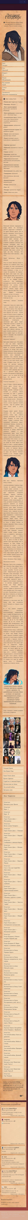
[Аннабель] (17, 721)
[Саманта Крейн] (12, 729)
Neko (13, 1181)
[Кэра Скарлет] (12, 752)
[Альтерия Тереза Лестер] (17, 759)
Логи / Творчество (9, 796)
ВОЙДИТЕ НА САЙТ (6, 1202)
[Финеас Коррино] (12, 721)
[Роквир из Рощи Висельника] (12, 759)
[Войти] (21, 1)
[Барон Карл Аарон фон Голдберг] (17, 729)
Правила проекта (6, 1216)
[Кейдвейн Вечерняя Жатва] (6, 752)
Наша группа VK (16, 1216)
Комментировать (6, 1199)
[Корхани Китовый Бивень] (17, 752)
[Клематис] (12, 744)
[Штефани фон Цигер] (17, 744)
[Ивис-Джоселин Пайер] (6, 736)
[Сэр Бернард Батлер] (6, 721)
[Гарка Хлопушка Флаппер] (6, 729)
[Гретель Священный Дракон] (17, 736)
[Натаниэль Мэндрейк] (6, 744)
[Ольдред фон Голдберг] (12, 736)
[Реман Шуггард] (6, 759)
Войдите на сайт (14, 1115)
